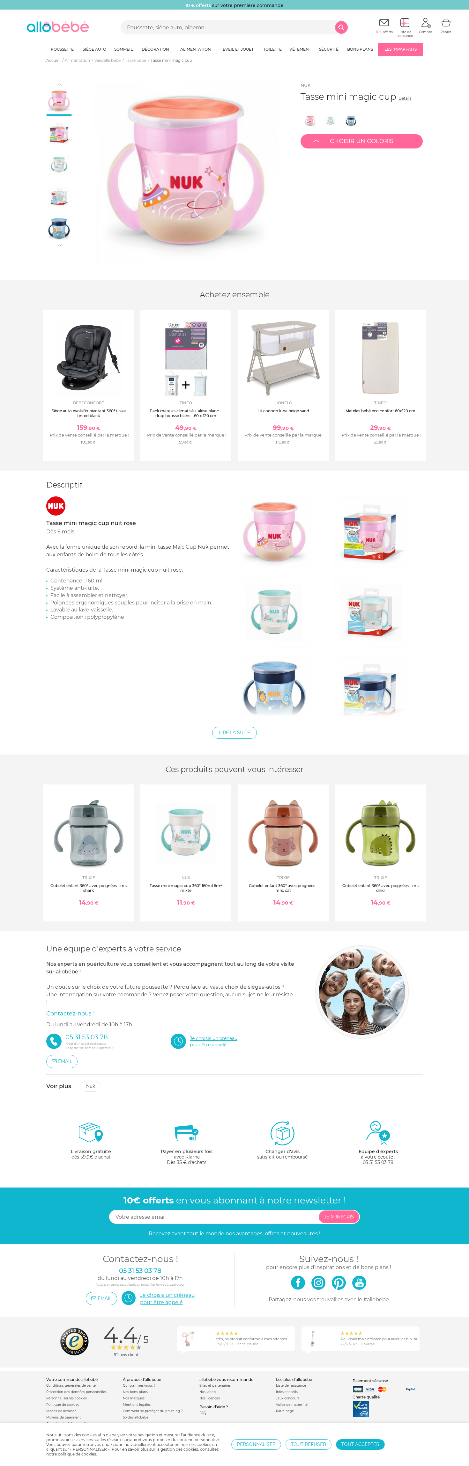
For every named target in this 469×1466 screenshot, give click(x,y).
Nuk (306, 85)
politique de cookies (77, 1454)
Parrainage (285, 1411)
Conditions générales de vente (71, 1385)
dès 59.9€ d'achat (91, 1154)
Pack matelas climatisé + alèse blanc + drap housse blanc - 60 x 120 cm (186, 413)
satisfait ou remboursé (282, 1154)
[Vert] (330, 121)
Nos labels (207, 1392)
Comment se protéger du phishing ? (153, 1411)
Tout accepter (360, 1444)
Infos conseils (287, 1392)
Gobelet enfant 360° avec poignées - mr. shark (88, 887)
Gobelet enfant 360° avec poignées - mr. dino (380, 887)
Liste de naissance (291, 1385)
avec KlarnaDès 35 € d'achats (186, 1157)
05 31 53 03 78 (378, 1162)
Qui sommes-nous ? (139, 1385)
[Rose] (310, 121)
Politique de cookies (62, 1405)
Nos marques (134, 1398)
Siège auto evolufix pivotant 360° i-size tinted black (89, 413)
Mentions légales (137, 1405)
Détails (405, 98)
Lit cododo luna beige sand (283, 410)
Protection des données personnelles (76, 1392)
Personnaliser (256, 1444)
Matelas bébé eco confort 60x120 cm (380, 410)
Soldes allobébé (135, 1417)
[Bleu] (351, 121)
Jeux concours (287, 1398)
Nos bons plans (135, 1392)
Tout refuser (308, 1444)
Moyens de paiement (63, 1417)
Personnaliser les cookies (66, 1398)
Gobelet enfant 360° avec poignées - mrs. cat (283, 887)
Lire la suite (234, 732)
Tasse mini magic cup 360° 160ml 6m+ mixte (186, 887)
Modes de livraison (61, 1411)
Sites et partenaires (215, 1385)
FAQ (202, 1413)
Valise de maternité (292, 1405)
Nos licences (209, 1398)
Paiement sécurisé (370, 1380)
